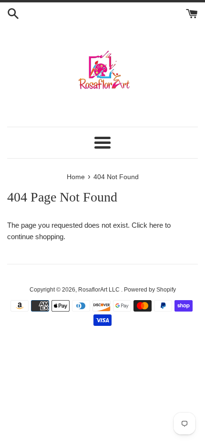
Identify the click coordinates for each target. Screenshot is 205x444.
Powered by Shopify (150, 289)
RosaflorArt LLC (99, 289)
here (156, 225)
